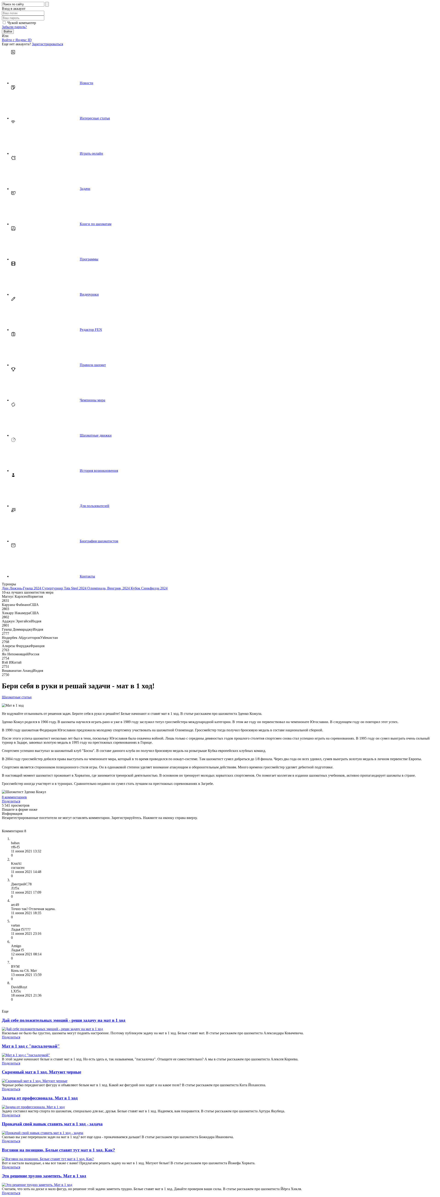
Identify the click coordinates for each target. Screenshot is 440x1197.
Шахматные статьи (17, 697)
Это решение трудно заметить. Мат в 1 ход (44, 1175)
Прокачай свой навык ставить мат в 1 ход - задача (52, 1123)
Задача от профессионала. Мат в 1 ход (40, 1098)
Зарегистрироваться (47, 44)
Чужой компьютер (21, 23)
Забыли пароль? (14, 27)
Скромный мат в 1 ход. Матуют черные (41, 1072)
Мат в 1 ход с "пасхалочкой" (31, 1046)
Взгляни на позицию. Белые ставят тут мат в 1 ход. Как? (58, 1150)
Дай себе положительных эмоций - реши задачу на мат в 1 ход (63, 1020)
